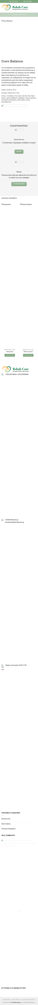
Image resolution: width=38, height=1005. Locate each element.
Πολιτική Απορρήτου (8, 829)
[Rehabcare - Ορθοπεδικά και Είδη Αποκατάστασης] (15, 7)
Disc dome (18, 96)
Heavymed (9, 351)
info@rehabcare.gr (11, 520)
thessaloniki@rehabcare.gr (14, 522)
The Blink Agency (16, 1002)
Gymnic (3, 98)
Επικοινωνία (5, 819)
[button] (32, 7)
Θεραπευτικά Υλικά (19, 15)
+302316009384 (23, 374)
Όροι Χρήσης (6, 824)
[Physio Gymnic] (28, 275)
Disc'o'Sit (24, 96)
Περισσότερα (10, 355)
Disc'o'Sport (31, 96)
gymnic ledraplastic (12, 98)
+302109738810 (11, 374)
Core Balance (10, 96)
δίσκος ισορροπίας (31, 98)
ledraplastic (21, 98)
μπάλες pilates (21, 100)
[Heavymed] (9, 275)
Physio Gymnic (28, 351)
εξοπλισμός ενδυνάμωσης (8, 100)
